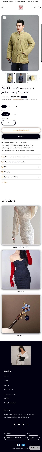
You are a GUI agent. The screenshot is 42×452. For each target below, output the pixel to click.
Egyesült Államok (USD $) (14, 438)
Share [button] (5, 182)
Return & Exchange (10, 394)
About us (7, 381)
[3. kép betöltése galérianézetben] (32, 78)
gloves (19, 291)
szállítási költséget (17, 99)
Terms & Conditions (10, 403)
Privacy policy (8, 390)
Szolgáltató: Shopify (26, 448)
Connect (6, 385)
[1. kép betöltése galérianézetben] (10, 78)
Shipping (6, 398)
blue (14, 114)
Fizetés (21, 136)
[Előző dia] (2, 78)
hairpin (19, 336)
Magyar (32, 438)
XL (16, 106)
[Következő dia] (40, 78)
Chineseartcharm (18, 448)
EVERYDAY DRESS (19, 247)
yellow (6, 114)
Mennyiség (4, 119)
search (6, 376)
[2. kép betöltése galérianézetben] (21, 78)
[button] (2, 7)
